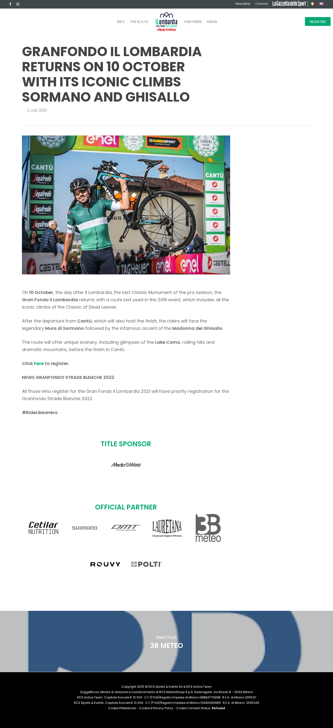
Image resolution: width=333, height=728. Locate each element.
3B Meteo (166, 641)
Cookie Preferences (122, 708)
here (39, 363)
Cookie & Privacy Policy (156, 708)
